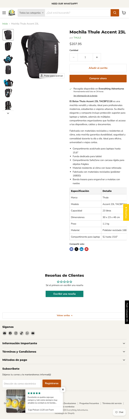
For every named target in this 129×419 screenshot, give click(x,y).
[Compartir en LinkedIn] (81, 249)
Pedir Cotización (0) (127, 312)
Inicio (5, 23)
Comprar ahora (98, 78)
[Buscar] (115, 12)
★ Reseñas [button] (126, 212)
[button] (8, 34)
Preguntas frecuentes (89, 403)
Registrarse (52, 383)
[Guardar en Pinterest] (86, 249)
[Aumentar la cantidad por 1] (97, 57)
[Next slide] (8, 113)
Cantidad (74, 50)
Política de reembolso (64, 406)
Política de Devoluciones (65, 403)
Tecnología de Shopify (64, 413)
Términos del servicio (112, 403)
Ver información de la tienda (85, 96)
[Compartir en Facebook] (71, 249)
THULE (77, 37)
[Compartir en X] (76, 249)
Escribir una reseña (64, 294)
